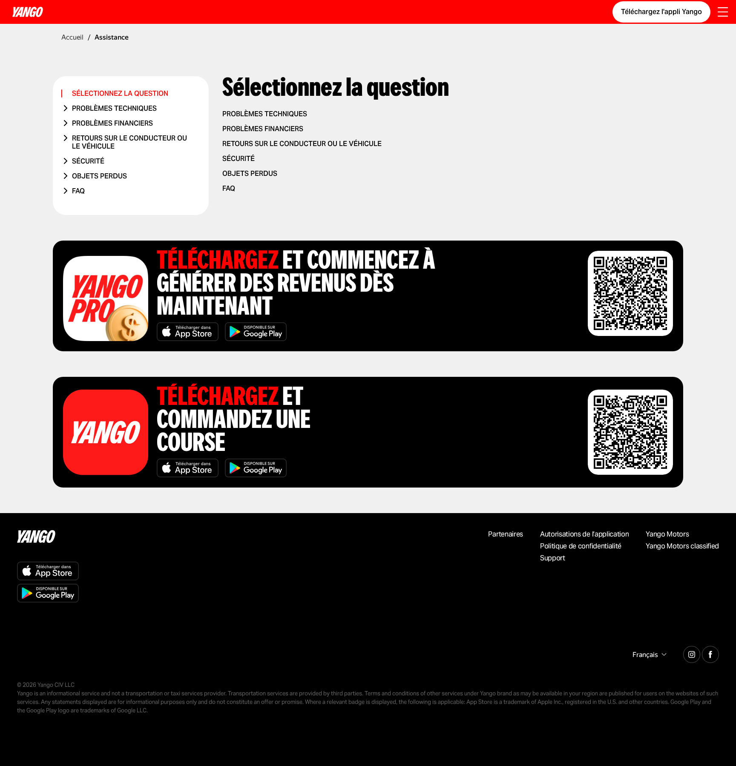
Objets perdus (99, 176)
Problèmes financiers (112, 123)
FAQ (78, 191)
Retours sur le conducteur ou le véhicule (129, 142)
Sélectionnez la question (120, 93)
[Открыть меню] (722, 12)
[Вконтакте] (710, 653)
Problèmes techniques (114, 108)
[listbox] (648, 655)
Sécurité (88, 161)
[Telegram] (691, 653)
